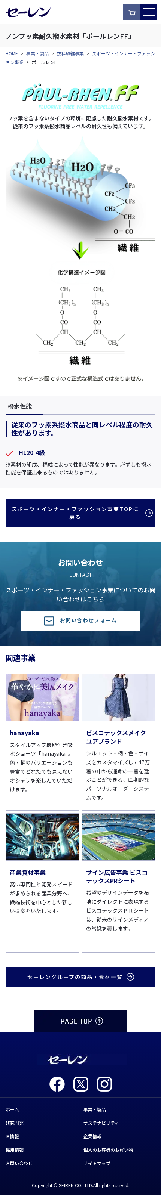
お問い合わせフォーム (88, 620)
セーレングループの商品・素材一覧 (75, 977)
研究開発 (15, 1123)
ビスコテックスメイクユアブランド (116, 736)
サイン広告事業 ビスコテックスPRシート (117, 876)
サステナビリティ (101, 1123)
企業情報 (92, 1136)
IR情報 (12, 1136)
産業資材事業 (28, 872)
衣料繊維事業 (70, 53)
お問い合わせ (19, 1163)
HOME (12, 53)
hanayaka (24, 732)
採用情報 (15, 1149)
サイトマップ (96, 1163)
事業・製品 (37, 53)
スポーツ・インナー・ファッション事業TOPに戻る (75, 512)
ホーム (12, 1109)
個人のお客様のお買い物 (108, 1149)
